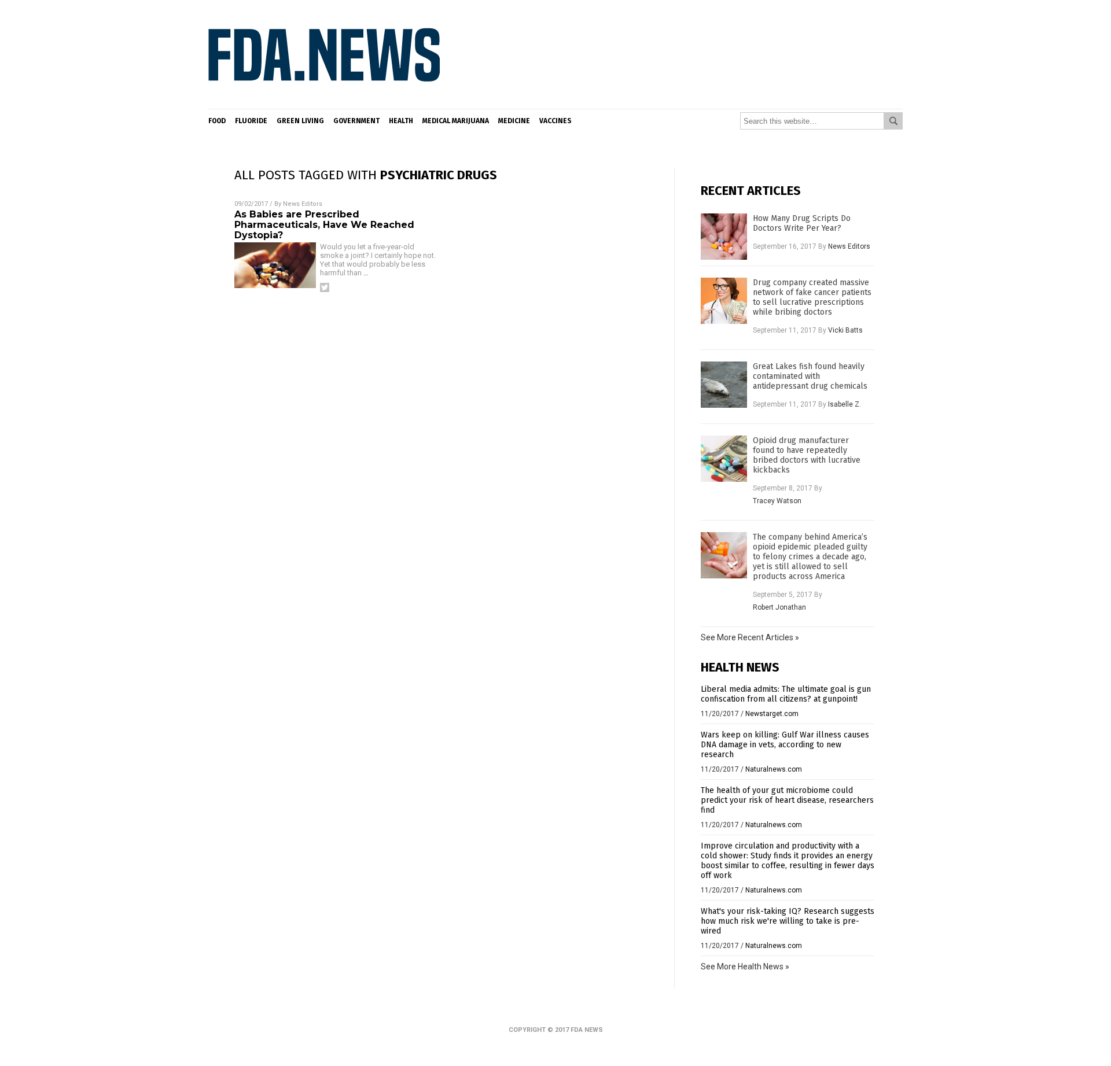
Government (356, 121)
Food (217, 121)
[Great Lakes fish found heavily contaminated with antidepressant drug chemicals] (724, 385)
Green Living (300, 121)
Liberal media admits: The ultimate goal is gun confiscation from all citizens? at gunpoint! (786, 694)
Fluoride (251, 121)
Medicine (514, 121)
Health (401, 121)
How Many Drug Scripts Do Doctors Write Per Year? (802, 223)
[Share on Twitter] (324, 287)
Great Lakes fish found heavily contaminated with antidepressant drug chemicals (810, 376)
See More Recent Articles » (750, 637)
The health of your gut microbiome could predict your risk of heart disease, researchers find (787, 800)
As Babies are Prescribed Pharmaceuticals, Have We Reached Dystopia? (324, 225)
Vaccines (555, 121)
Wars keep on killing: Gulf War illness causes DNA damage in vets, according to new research (785, 744)
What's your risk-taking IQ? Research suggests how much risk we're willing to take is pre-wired (787, 921)
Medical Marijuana (455, 121)
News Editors (302, 204)
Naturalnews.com (773, 769)
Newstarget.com (772, 714)
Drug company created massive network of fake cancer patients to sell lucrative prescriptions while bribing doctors (812, 297)
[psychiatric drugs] (324, 100)
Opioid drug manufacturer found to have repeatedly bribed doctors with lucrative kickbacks (806, 455)
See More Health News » (745, 966)
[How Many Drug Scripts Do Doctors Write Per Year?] (724, 236)
